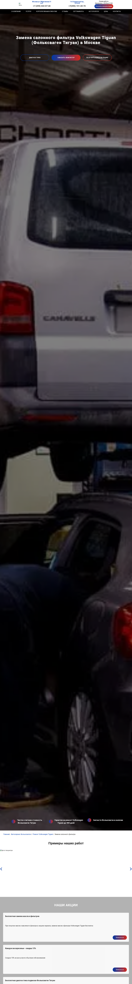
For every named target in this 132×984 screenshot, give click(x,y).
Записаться (120, 937)
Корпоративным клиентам (46, 11)
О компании (16, 11)
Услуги (28, 11)
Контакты (117, 11)
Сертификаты (78, 11)
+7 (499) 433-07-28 (41, 6)
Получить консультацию (103, 6)
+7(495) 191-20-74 (77, 6)
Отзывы (65, 11)
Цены (106, 11)
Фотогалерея (94, 11)
